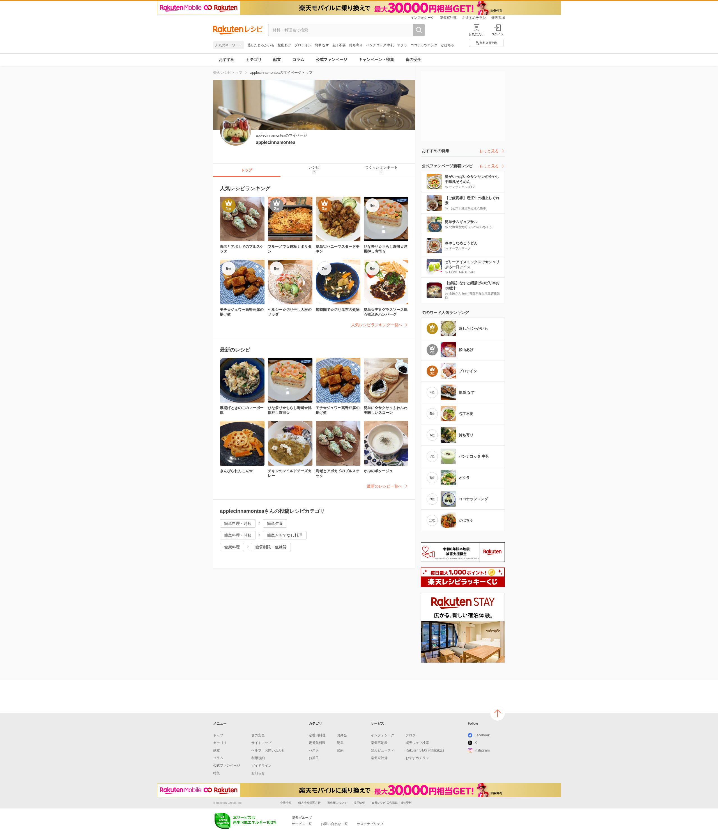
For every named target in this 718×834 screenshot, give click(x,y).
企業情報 (285, 802)
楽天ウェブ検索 (417, 743)
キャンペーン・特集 (376, 59)
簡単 (340, 743)
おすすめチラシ (474, 18)
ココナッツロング (424, 45)
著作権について (337, 802)
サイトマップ (261, 743)
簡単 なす (322, 45)
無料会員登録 (488, 42)
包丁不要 (339, 45)
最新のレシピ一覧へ (384, 486)
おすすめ (226, 59)
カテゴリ (254, 59)
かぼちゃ (447, 45)
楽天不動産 (379, 743)
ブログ (411, 735)
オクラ (402, 45)
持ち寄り (356, 45)
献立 (277, 59)
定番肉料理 (317, 735)
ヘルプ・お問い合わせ (268, 750)
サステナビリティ (370, 824)
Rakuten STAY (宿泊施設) (425, 750)
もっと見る (489, 151)
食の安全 (413, 59)
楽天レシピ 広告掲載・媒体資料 (392, 802)
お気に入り (476, 34)
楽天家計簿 (448, 18)
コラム (298, 59)
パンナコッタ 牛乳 (380, 45)
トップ (218, 735)
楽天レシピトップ (227, 72)
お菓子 (314, 758)
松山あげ (284, 45)
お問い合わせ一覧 (334, 824)
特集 (216, 773)
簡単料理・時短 (238, 523)
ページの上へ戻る (497, 713)
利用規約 (258, 758)
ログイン (497, 34)
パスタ (314, 750)
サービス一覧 (302, 824)
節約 (340, 750)
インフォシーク (422, 18)
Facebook (482, 735)
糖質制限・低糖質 (271, 547)
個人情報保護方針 (309, 802)
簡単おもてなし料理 (284, 535)
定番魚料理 (317, 743)
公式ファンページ (331, 59)
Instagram (482, 750)
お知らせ (258, 773)
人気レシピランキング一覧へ (376, 325)
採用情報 (359, 802)
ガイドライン (261, 766)
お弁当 (342, 735)
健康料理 (232, 547)
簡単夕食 (275, 523)
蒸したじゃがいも (260, 45)
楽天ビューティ (382, 750)
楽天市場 (498, 18)
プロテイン (302, 45)
